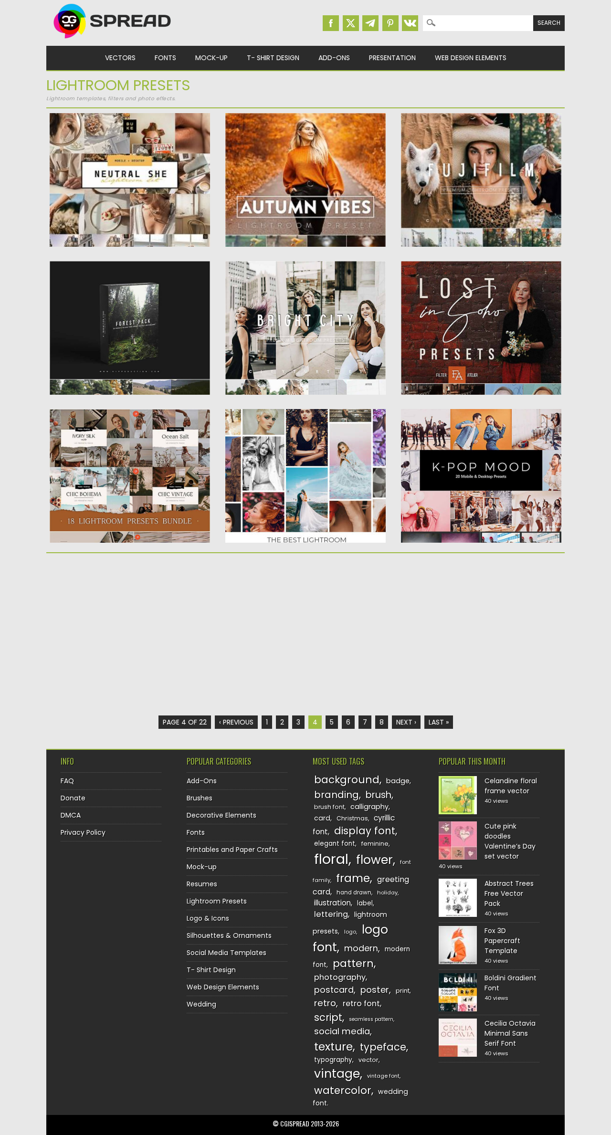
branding (336, 794)
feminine (375, 843)
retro (325, 1003)
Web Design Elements (470, 58)
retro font (361, 1003)
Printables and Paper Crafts (232, 849)
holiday (387, 892)
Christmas (352, 818)
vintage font (383, 1076)
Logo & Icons (208, 918)
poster (374, 990)
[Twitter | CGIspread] (351, 23)
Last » (439, 722)
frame (353, 878)
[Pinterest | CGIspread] (390, 23)
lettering (331, 914)
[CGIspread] (112, 40)
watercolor (342, 1090)
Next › (406, 722)
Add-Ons (334, 58)
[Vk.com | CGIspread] (410, 23)
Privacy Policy (83, 832)
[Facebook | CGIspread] (331, 23)
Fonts (165, 58)
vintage (337, 1073)
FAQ (67, 781)
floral (331, 859)
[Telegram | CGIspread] (370, 23)
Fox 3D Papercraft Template (502, 941)
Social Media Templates (226, 952)
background (346, 779)
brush (378, 794)
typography (333, 1059)
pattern (353, 963)
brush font (329, 807)
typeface (383, 1047)
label (365, 903)
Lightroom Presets (217, 901)
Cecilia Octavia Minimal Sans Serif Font (510, 1033)
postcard (334, 990)
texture (333, 1046)
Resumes (202, 884)
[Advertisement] (130, 634)
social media (342, 1031)
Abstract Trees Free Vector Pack (509, 893)
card (322, 818)
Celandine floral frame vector (511, 786)
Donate (73, 798)
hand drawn (354, 892)
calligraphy (369, 806)
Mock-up (211, 58)
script (328, 1017)
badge (398, 781)
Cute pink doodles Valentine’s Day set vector (510, 841)
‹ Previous (236, 722)
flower (374, 859)
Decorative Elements (221, 815)
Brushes (199, 798)
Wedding (201, 1004)
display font (364, 831)
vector (368, 1060)
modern (361, 948)
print (403, 990)
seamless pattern (371, 1019)
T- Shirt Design (273, 58)
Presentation (392, 58)
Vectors (120, 58)
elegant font (334, 843)
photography (340, 977)
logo (350, 931)
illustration (332, 903)
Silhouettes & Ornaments (229, 935)
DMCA (71, 815)
